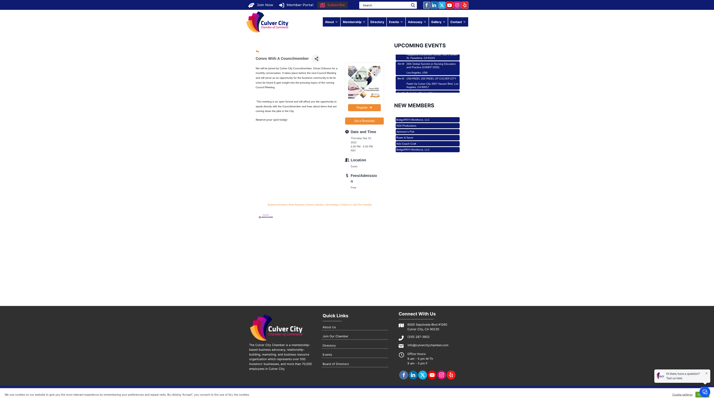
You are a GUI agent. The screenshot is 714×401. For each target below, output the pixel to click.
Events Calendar (314, 204)
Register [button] (362, 107)
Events (394, 22)
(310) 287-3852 (418, 337)
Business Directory (277, 204)
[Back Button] (257, 51)
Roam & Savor (404, 127)
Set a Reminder (364, 121)
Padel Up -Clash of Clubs (421, 83)
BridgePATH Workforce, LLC (413, 139)
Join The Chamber (362, 204)
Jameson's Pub (405, 121)
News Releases (297, 204)
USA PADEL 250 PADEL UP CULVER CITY (431, 68)
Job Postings (331, 204)
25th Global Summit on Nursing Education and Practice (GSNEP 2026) (431, 56)
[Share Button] (316, 58)
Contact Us (345, 204)
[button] (260, 5)
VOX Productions (406, 145)
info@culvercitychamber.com (428, 345)
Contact (456, 22)
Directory (377, 22)
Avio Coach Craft (406, 133)
